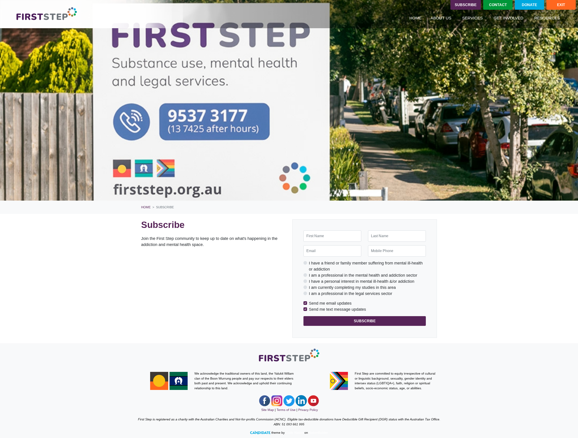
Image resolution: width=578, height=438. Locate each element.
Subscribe (466, 5)
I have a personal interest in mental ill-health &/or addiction (361, 281)
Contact (498, 5)
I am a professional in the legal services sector (350, 293)
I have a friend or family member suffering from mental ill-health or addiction (366, 266)
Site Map (267, 410)
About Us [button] (441, 18)
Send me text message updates (337, 309)
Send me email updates (330, 303)
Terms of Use (286, 410)
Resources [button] (547, 18)
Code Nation (294, 432)
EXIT (561, 5)
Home (415, 18)
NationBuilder (318, 432)
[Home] (46, 14)
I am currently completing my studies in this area (352, 287)
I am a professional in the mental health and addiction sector (363, 275)
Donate (529, 5)
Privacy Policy (308, 410)
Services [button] (472, 18)
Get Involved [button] (508, 18)
